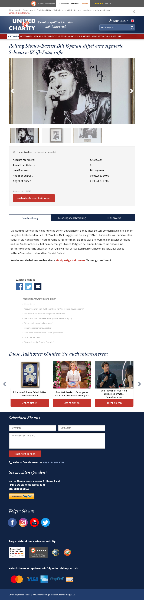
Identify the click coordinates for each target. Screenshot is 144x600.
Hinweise (85, 3)
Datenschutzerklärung (19, 12)
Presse (21, 594)
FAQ (34, 594)
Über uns (13, 594)
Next (131, 91)
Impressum (42, 594)
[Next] (139, 384)
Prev (12, 91)
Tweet (28, 286)
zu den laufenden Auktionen (33, 198)
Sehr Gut (76, 3)
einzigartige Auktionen (70, 260)
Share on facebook (19, 286)
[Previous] (4, 384)
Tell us (37, 286)
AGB (73, 594)
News (27, 594)
